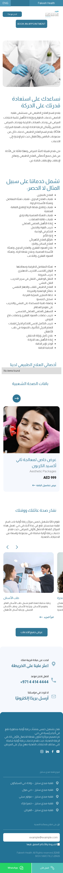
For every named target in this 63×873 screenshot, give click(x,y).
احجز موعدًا (12, 14)
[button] (17, 398)
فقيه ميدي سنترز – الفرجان (38, 810)
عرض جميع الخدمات (32, 632)
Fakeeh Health (46, 3)
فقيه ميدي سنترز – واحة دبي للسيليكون (31, 783)
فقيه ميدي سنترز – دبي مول (37, 789)
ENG (5, 3)
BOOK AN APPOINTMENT (31, 23)
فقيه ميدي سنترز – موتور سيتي (36, 796)
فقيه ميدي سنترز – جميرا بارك (37, 803)
